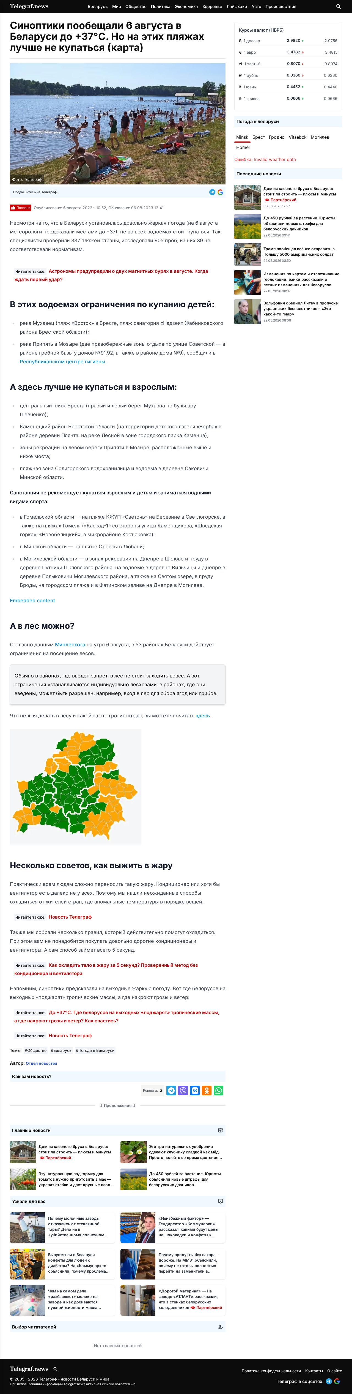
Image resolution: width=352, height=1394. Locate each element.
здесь (203, 715)
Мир (116, 6)
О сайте (334, 1370)
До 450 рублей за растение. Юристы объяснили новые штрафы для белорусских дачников (185, 1179)
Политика (160, 6)
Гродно (277, 137)
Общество (136, 6)
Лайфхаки (237, 6)
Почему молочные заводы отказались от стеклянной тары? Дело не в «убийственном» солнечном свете (76, 1229)
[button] (213, 192)
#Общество (35, 1050)
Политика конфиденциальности (271, 1370)
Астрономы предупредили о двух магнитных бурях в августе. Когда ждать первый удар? (111, 275)
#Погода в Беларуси (95, 1050)
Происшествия (281, 6)
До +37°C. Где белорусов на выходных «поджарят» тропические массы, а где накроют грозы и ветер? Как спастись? (116, 1016)
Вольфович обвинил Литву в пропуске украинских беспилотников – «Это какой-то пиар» (300, 308)
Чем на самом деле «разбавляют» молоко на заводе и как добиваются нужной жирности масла (73, 1302)
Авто (256, 6)
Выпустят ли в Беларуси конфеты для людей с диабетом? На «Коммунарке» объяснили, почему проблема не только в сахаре (77, 1265)
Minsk (242, 137)
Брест (258, 137)
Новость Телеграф (70, 917)
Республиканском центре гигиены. (63, 361)
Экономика (186, 6)
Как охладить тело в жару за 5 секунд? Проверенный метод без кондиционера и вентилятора (106, 969)
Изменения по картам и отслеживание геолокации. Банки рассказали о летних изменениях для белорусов (301, 279)
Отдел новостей (41, 1063)
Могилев (320, 137)
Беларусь (98, 6)
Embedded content (32, 600)
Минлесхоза (71, 644)
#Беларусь (61, 1050)
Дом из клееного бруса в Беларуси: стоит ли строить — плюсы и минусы (74, 1152)
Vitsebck (298, 137)
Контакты (314, 1370)
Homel (243, 147)
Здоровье (212, 6)
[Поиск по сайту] (339, 6)
